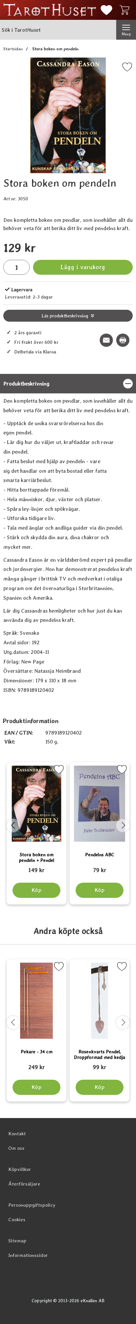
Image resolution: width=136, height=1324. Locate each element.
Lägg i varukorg (82, 266)
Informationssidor (28, 1255)
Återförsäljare (24, 1184)
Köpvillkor (19, 1169)
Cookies (16, 1220)
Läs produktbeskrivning (65, 315)
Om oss (16, 1148)
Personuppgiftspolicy (31, 1205)
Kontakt (17, 1134)
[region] (68, 383)
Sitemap (17, 1241)
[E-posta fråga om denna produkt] (106, 340)
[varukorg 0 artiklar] (126, 10)
